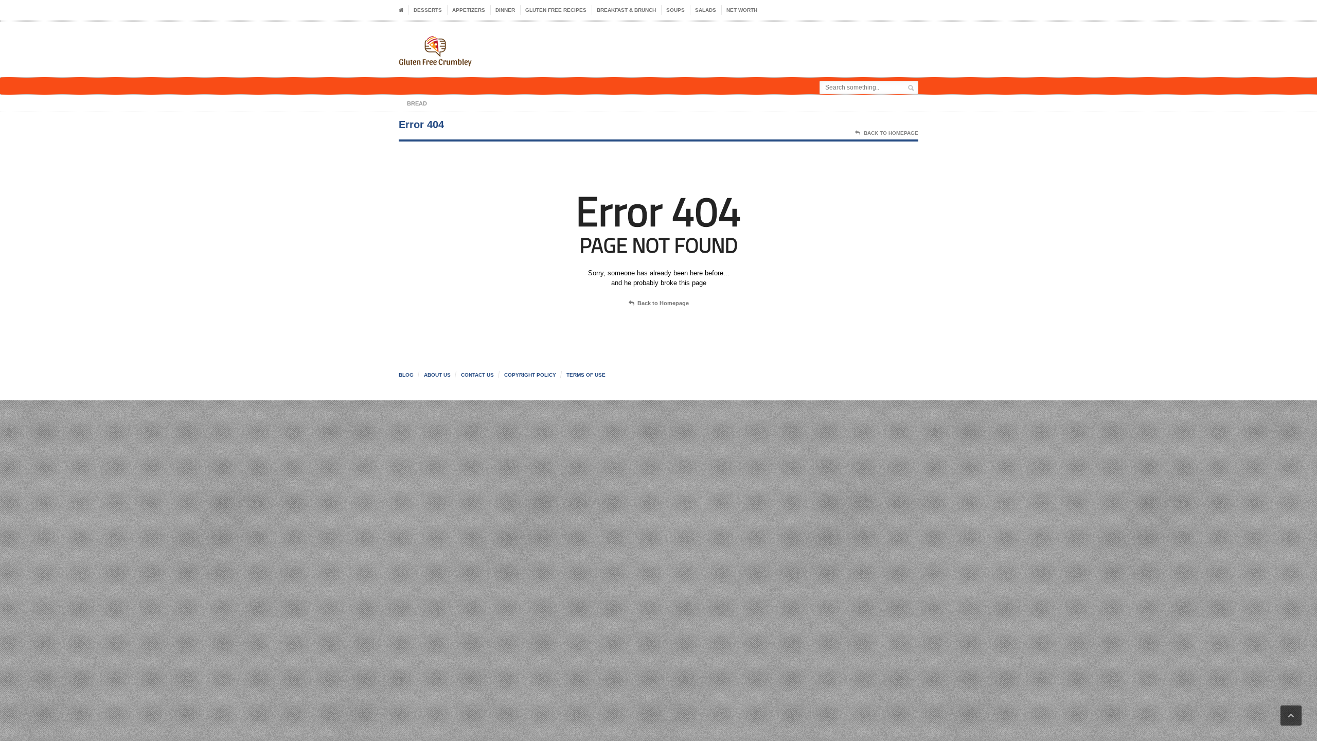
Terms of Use (586, 375)
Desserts (428, 10)
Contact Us (477, 375)
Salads (705, 10)
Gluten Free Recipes (555, 10)
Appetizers (468, 10)
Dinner (505, 10)
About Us (437, 375)
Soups (675, 10)
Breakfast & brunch (626, 10)
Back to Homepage (663, 303)
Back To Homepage (891, 133)
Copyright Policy (530, 375)
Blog (406, 375)
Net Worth (741, 10)
